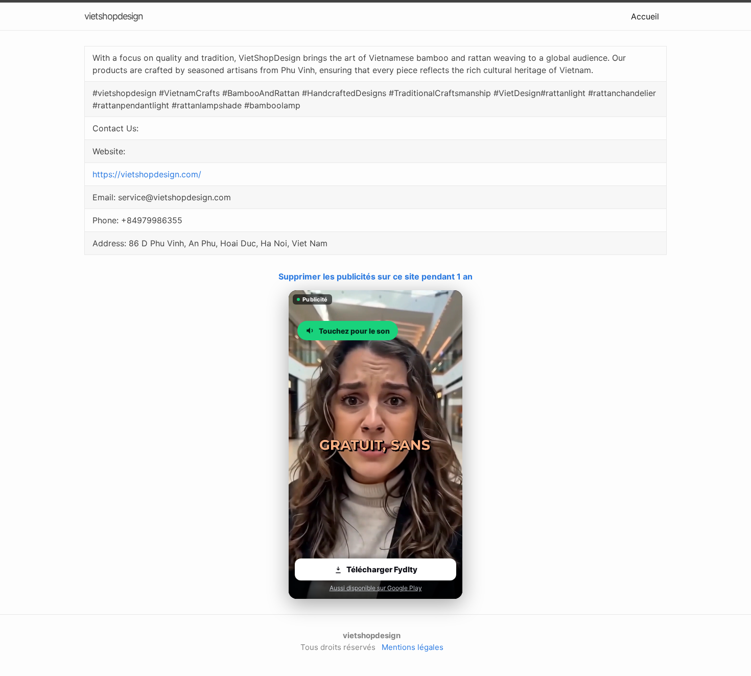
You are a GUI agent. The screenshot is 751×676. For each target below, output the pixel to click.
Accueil (645, 16)
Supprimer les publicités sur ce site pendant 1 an (375, 276)
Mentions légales (412, 647)
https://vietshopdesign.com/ (146, 174)
